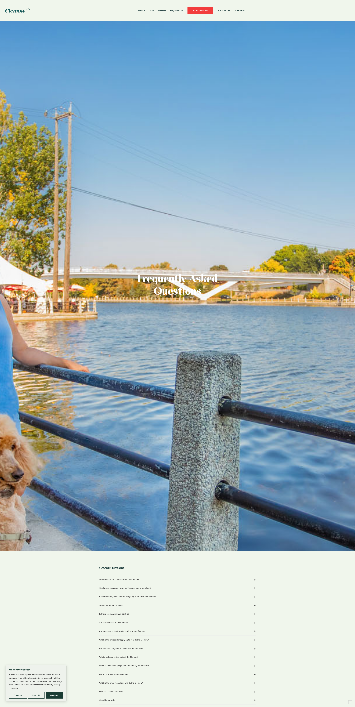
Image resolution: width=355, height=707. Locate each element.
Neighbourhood (176, 10)
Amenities (162, 10)
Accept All (54, 695)
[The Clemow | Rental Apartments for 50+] (17, 10)
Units (152, 10)
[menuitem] (141, 10)
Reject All (36, 695)
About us (141, 10)
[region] (36, 683)
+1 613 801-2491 (224, 10)
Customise (18, 695)
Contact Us (239, 10)
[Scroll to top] (350, 702)
